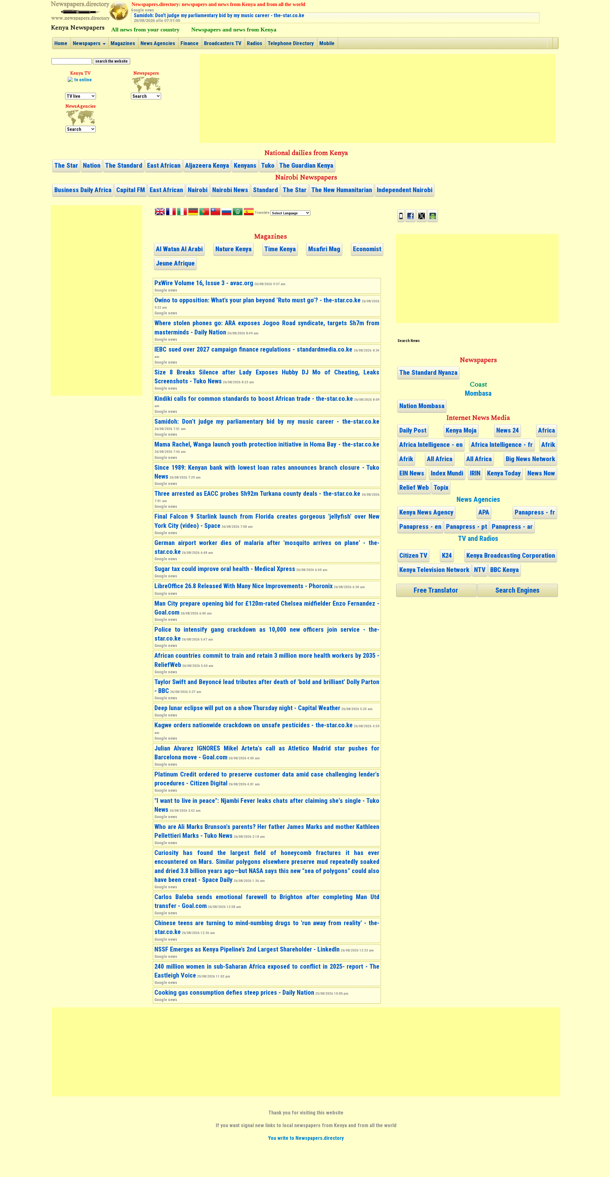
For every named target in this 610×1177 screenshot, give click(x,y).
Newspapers (86, 43)
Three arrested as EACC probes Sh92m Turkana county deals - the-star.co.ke (257, 493)
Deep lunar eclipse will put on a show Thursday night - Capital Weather (247, 708)
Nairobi (197, 190)
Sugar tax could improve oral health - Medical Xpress (224, 569)
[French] (171, 212)
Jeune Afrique (175, 263)
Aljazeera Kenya (207, 165)
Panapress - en (420, 526)
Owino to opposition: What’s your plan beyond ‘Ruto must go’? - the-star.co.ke (257, 300)
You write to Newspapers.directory (306, 1138)
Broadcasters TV (222, 43)
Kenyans (245, 165)
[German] (193, 212)
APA (483, 512)
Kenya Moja (461, 430)
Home (60, 43)
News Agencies (157, 43)
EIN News (411, 473)
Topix (441, 487)
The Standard (123, 165)
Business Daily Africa (83, 190)
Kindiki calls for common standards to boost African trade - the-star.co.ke (253, 398)
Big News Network (530, 459)
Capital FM (130, 190)
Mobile (327, 43)
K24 (447, 555)
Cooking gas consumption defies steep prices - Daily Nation (234, 992)
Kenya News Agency (426, 512)
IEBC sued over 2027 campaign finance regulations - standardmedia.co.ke (253, 349)
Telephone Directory (291, 43)
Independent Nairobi (404, 190)
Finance (189, 43)
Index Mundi (447, 473)
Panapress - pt (466, 526)
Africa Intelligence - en (431, 444)
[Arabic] (238, 212)
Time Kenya (280, 249)
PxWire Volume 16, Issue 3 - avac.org (203, 283)
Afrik (548, 444)
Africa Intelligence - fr (502, 444)
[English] (160, 212)
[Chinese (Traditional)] (215, 212)
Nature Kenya (233, 249)
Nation (91, 165)
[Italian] (182, 212)
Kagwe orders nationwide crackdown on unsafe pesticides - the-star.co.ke (253, 725)
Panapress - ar (512, 526)
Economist (367, 249)
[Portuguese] (204, 212)
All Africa (439, 459)
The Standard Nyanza (428, 372)
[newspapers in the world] (145, 85)
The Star (66, 165)
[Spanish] (249, 212)
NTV (479, 570)
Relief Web (414, 487)
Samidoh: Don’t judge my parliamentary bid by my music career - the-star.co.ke (219, 15)
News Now (541, 473)
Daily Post (412, 430)
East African (163, 165)
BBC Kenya (504, 570)
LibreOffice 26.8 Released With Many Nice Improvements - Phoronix (243, 586)
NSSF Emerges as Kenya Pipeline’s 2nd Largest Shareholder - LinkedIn (247, 949)
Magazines (123, 43)
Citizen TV (413, 555)
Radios (254, 43)
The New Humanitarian (341, 190)
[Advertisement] (377, 98)
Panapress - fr (535, 512)
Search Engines (517, 590)
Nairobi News (230, 190)
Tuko (267, 165)
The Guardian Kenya (306, 165)
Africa (546, 430)
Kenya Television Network (434, 570)
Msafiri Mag (324, 249)
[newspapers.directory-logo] (89, 11)
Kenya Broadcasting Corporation (510, 555)
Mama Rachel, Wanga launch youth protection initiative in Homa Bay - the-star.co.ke (266, 444)
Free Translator (436, 590)
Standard (265, 190)
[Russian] (226, 212)
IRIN (475, 473)
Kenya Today (504, 473)
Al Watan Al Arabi (179, 249)
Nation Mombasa (421, 406)
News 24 (507, 430)
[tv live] (80, 85)
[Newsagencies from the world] (80, 118)
